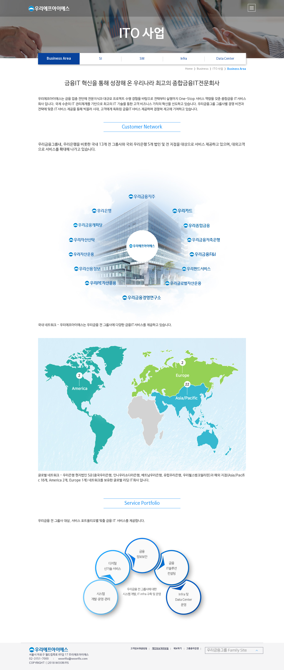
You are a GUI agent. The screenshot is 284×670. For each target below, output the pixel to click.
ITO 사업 (218, 69)
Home (189, 69)
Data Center (225, 58)
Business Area (236, 69)
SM (142, 58)
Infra (183, 58)
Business (203, 69)
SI (100, 58)
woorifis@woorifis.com (73, 659)
